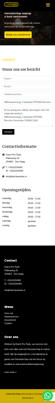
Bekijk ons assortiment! (18, 34)
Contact (8, 323)
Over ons (8, 313)
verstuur (8, 132)
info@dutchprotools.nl (16, 176)
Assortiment (10, 320)
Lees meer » (10, 372)
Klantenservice (11, 316)
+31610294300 (15, 167)
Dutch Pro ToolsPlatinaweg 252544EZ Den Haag (15, 158)
